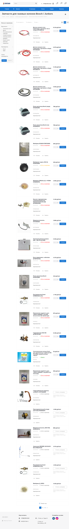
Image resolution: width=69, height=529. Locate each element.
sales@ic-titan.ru (24, 521)
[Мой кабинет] (53, 3)
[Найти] (36, 3)
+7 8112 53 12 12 (47, 3)
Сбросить (10, 60)
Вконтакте (53, 518)
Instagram (57, 518)
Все (45, 507)
